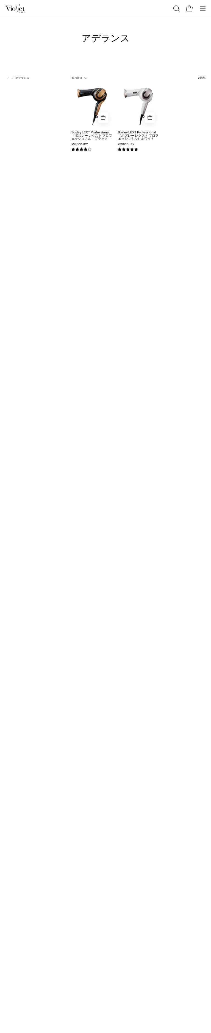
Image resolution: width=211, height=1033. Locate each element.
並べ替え (77, 78)
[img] (81, 149)
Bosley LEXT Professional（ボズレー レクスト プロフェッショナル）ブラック (91, 136)
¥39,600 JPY (79, 144)
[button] (176, 8)
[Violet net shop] (15, 8)
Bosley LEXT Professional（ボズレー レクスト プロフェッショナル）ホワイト (138, 136)
